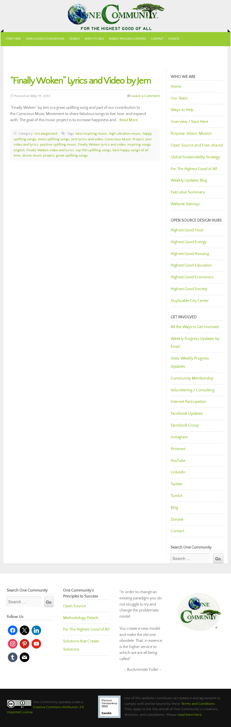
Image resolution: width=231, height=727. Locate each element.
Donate (173, 38)
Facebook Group (185, 425)
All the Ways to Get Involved (195, 327)
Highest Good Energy (188, 242)
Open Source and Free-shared (197, 145)
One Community (115, 16)
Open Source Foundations (45, 38)
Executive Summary (188, 192)
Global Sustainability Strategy (195, 157)
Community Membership (192, 378)
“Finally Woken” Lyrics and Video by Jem (80, 81)
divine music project (38, 155)
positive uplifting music (58, 144)
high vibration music (125, 134)
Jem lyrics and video (87, 139)
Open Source (74, 606)
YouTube (178, 461)
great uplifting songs (72, 155)
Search (74, 38)
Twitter (177, 484)
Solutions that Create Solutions (81, 645)
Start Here (13, 38)
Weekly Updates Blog (189, 180)
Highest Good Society (189, 289)
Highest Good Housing (190, 254)
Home (176, 86)
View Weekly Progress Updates (190, 362)
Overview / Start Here (189, 121)
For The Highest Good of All (194, 169)
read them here (189, 715)
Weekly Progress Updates (127, 38)
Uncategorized (45, 134)
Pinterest (178, 449)
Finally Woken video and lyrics (50, 150)
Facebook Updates (187, 413)
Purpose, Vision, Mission (191, 133)
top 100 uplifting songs (93, 150)
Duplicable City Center (190, 301)
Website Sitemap (185, 204)
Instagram (179, 437)
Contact (157, 38)
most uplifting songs (54, 139)
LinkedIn (178, 472)
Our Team (179, 98)
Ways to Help (94, 38)
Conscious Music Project (124, 139)
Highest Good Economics (192, 277)
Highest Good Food (187, 230)
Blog (174, 507)
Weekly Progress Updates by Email (195, 343)
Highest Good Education (191, 265)
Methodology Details (80, 618)
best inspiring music (91, 134)
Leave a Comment (146, 96)
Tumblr (177, 496)
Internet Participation (188, 401)
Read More (128, 120)
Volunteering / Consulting (192, 390)
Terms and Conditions (198, 704)
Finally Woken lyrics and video (102, 144)
